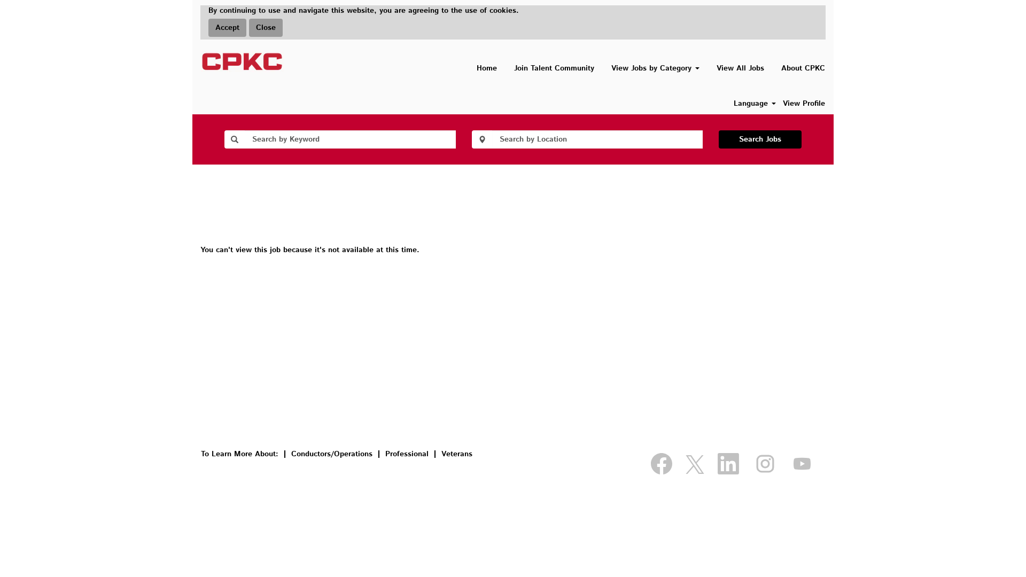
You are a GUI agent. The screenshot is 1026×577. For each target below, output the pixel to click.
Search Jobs (760, 139)
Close (266, 27)
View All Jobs (740, 68)
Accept (227, 27)
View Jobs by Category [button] (652, 68)
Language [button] (752, 103)
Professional (407, 454)
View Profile (804, 103)
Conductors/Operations (331, 454)
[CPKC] (242, 61)
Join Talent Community (554, 68)
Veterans (456, 454)
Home (487, 68)
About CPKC (803, 68)
